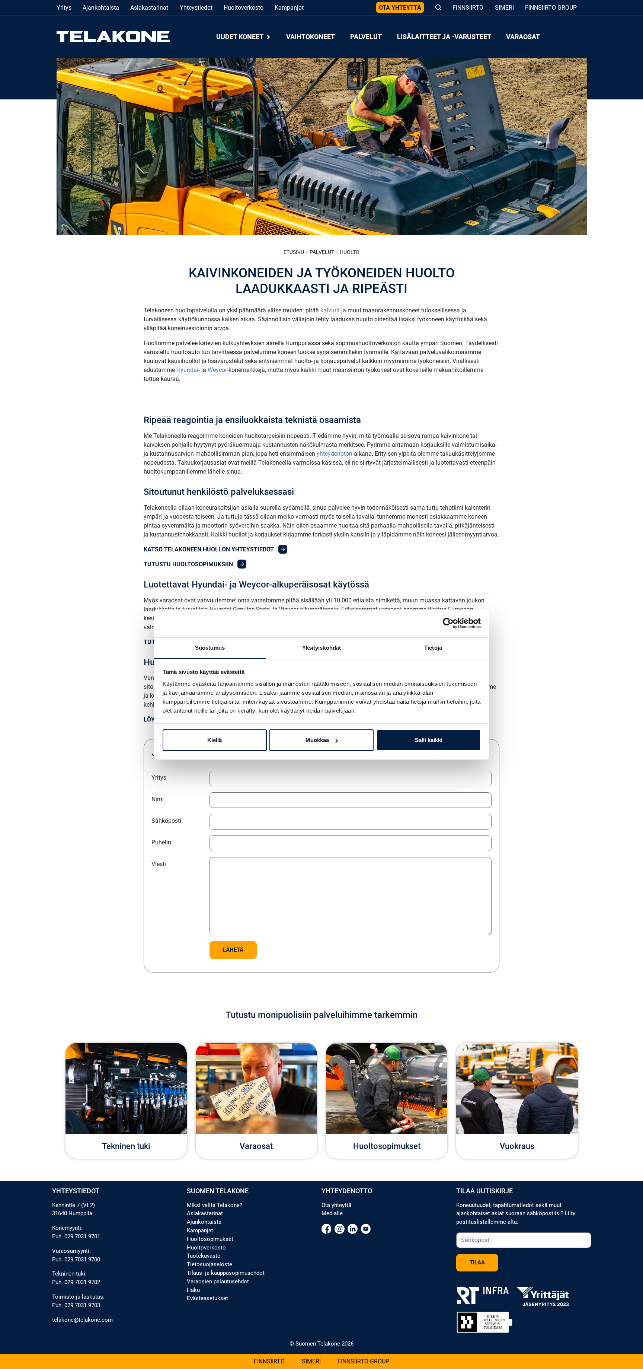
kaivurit (330, 310)
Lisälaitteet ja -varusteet (444, 37)
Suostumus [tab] (210, 647)
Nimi (157, 799)
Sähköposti (166, 820)
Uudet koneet (240, 37)
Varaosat (523, 37)
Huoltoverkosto (243, 7)
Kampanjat (289, 7)
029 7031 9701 (82, 1236)
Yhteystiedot (196, 7)
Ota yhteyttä (400, 7)
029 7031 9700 (82, 1259)
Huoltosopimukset (210, 1239)
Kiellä (214, 740)
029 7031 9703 (82, 1305)
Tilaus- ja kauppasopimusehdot (226, 1273)
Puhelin (161, 842)
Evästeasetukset (207, 1298)
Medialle (332, 1213)
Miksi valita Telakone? (214, 1205)
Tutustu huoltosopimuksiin (189, 564)
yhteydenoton (334, 453)
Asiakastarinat (149, 7)
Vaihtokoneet (310, 37)
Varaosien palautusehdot (218, 1281)
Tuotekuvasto (204, 1255)
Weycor (217, 369)
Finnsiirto (467, 7)
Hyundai (187, 369)
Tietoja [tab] (433, 647)
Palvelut (366, 37)
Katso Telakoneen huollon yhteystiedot (209, 549)
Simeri (504, 7)
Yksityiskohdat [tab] (321, 647)
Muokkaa (317, 740)
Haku (193, 1290)
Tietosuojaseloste (209, 1264)
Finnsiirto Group (551, 7)
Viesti (158, 863)
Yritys (64, 7)
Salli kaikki (428, 740)
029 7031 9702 (82, 1282)
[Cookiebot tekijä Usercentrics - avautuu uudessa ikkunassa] (448, 623)
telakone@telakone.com (82, 1320)
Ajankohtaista (101, 7)
